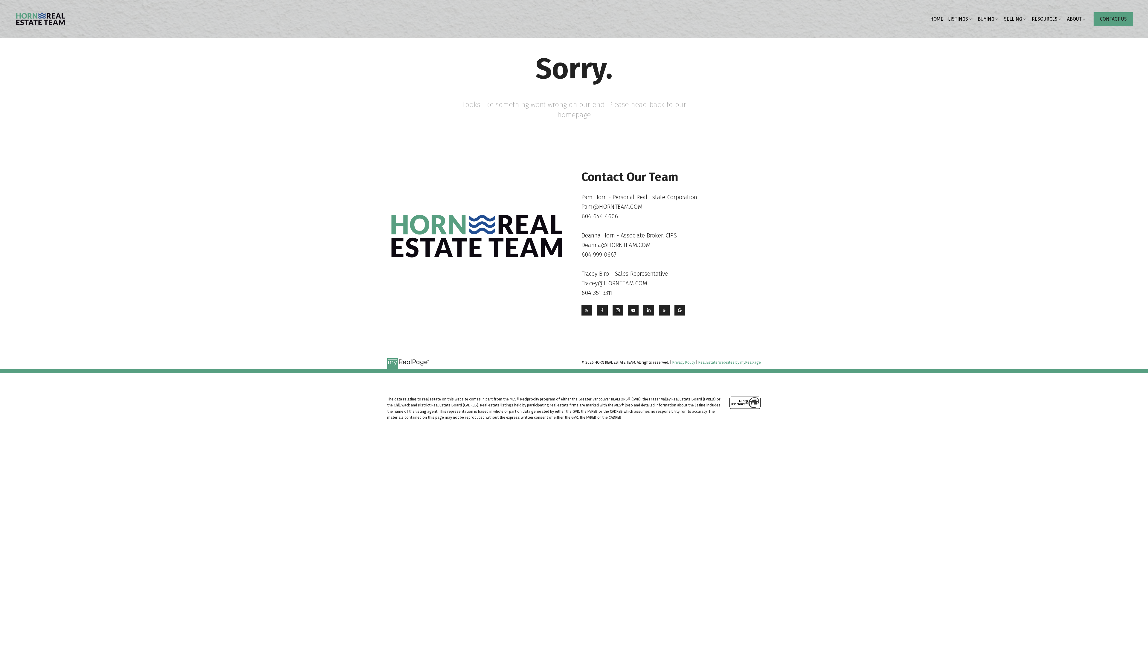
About (1074, 19)
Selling (1013, 19)
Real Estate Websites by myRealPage (729, 362)
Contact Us (1113, 19)
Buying (986, 19)
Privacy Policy (683, 362)
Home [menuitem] (936, 19)
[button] (1113, 19)
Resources (1044, 19)
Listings (958, 19)
